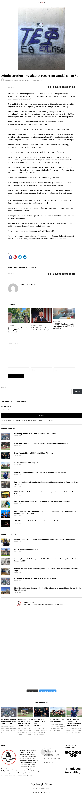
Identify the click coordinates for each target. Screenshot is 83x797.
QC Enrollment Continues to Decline (28, 549)
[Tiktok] (79, 752)
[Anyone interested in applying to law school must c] (69, 680)
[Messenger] (53, 87)
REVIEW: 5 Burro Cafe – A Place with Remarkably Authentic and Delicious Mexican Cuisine (46, 493)
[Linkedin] (63, 87)
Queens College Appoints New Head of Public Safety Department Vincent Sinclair (45, 539)
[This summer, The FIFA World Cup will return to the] (13, 615)
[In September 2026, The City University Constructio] (69, 664)
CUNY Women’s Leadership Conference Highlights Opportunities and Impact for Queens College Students (45, 512)
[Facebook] (49, 87)
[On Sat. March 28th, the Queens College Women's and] (41, 631)
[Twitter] (56, 87)
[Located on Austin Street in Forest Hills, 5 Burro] (13, 631)
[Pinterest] (60, 87)
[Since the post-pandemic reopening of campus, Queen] (13, 680)
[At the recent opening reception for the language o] (69, 648)
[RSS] (71, 755)
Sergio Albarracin (12, 80)
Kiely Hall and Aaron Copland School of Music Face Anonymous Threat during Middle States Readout (47, 589)
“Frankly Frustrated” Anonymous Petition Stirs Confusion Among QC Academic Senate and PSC (45, 560)
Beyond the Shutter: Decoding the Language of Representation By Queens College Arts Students (46, 483)
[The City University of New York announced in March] (69, 631)
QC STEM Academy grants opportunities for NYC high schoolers (63, 326)
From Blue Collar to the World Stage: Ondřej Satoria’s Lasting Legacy (41, 443)
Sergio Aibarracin (20, 267)
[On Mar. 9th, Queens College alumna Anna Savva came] (13, 664)
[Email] (73, 87)
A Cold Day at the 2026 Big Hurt (26, 462)
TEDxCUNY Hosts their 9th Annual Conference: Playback (36, 521)
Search (3, 388)
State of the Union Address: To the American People (41, 329)
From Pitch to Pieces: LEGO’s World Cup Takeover (33, 453)
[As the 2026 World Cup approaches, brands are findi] (41, 615)
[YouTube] (76, 752)
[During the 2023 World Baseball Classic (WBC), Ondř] (69, 615)
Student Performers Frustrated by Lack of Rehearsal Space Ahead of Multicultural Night (46, 569)
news (10, 267)
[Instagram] (73, 752)
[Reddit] (70, 87)
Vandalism (32, 267)
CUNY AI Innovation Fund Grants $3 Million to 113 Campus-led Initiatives (42, 501)
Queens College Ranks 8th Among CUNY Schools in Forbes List (18, 330)
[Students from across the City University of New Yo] (41, 648)
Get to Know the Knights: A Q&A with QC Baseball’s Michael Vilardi (40, 472)
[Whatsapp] (66, 87)
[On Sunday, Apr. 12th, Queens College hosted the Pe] (41, 680)
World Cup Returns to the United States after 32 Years (35, 433)
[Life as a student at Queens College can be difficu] (41, 664)
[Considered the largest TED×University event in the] (13, 648)
